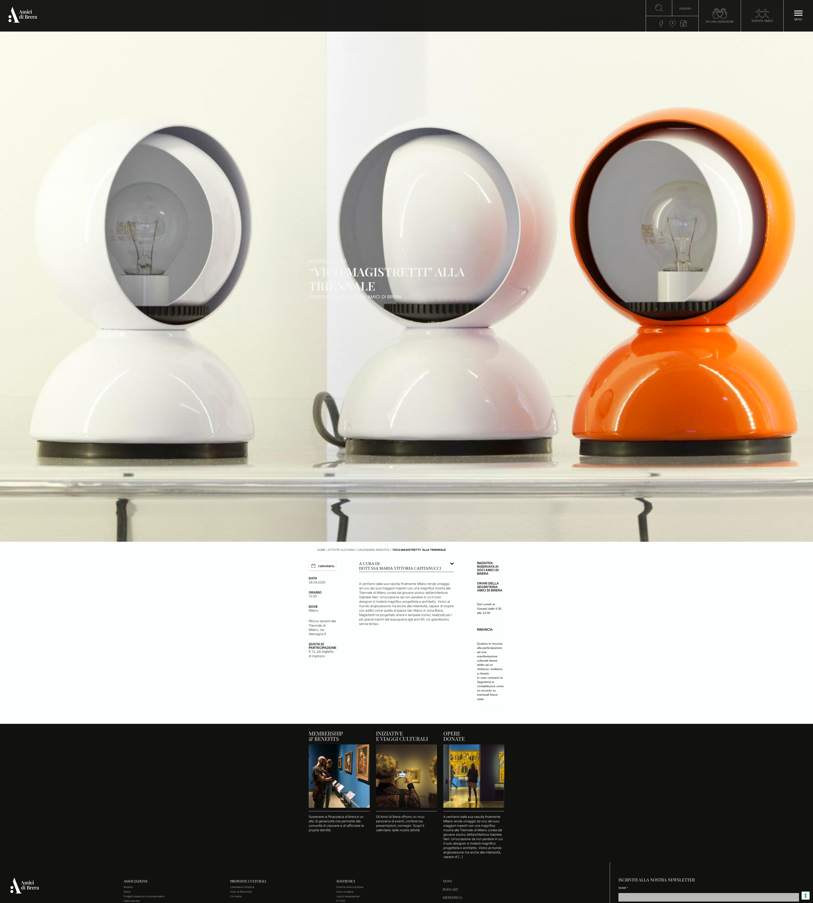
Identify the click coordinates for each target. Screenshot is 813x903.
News (447, 881)
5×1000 (340, 900)
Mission (128, 887)
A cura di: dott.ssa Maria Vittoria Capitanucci (400, 566)
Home (321, 549)
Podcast (450, 889)
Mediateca (452, 897)
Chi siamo (236, 896)
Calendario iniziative (373, 549)
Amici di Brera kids (241, 891)
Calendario (326, 566)
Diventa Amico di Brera (350, 887)
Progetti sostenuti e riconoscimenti (144, 896)
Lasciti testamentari (348, 896)
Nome (623, 887)
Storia (127, 891)
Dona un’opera (344, 891)
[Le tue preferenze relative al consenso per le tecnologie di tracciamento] (806, 896)
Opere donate (132, 900)
